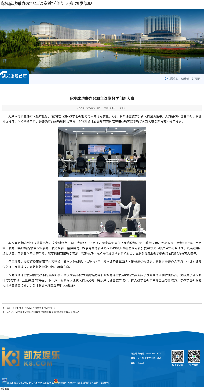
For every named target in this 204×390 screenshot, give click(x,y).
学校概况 (105, 5)
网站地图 (4, 388)
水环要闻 (196, 78)
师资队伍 (138, 5)
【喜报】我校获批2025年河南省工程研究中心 (33, 308)
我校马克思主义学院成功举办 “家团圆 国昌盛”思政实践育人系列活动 (45, 312)
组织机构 (122, 5)
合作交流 (165, 5)
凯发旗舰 (6, 5)
